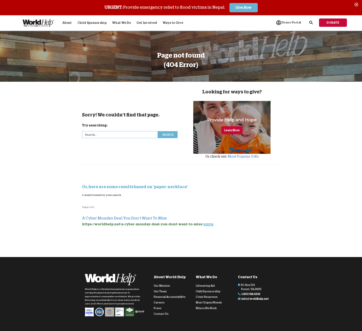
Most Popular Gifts (243, 156)
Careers (159, 302)
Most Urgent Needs (209, 302)
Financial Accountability (170, 297)
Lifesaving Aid (205, 285)
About (67, 22)
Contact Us (161, 314)
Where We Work (206, 308)
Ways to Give (173, 22)
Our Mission (162, 285)
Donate (333, 22)
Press (157, 308)
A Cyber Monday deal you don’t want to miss (124, 218)
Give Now (243, 7)
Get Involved (147, 22)
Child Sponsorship (92, 22)
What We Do (121, 22)
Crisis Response (207, 297)
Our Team (160, 291)
